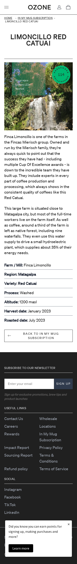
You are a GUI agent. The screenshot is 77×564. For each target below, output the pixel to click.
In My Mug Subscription (35, 18)
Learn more (20, 548)
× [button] (69, 524)
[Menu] (7, 7)
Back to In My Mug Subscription (41, 336)
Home (8, 18)
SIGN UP (63, 384)
